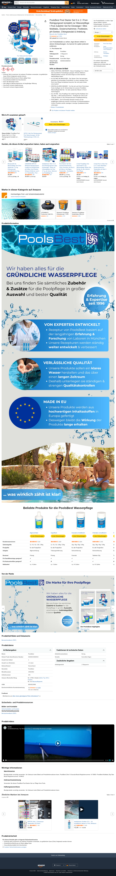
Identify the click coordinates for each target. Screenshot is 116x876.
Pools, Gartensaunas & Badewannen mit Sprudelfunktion (20, 15)
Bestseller (26, 7)
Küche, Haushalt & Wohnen (93, 7)
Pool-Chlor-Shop (107, 43)
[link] (33, 124)
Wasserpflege (39, 15)
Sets (45, 15)
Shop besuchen (84, 629)
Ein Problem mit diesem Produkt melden (63, 110)
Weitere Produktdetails (57, 107)
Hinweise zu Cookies (61, 870)
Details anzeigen (52, 132)
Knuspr (19, 7)
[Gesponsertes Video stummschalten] (49, 817)
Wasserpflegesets (37, 681)
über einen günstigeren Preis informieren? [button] (26, 696)
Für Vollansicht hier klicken (24, 56)
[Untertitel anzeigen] (49, 802)
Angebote (46, 7)
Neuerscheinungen (36, 7)
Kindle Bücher (66, 7)
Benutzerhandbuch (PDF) (9, 640)
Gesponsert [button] (109, 220)
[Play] (3, 760)
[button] (4, 7)
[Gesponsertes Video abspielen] (81, 809)
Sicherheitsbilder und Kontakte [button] (10, 709)
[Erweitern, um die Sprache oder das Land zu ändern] (75, 3)
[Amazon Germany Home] (41, 866)
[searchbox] (42, 2)
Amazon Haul (12, 7)
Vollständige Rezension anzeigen (42, 728)
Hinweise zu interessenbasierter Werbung (78, 870)
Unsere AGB (32, 870)
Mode (73, 7)
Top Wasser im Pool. (25, 728)
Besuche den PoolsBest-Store (58, 34)
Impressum (51, 870)
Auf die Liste (98, 70)
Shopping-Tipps (55, 7)
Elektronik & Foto (108, 7)
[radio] (8, 61)
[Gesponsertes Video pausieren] (49, 813)
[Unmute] (113, 760)
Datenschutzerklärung (42, 870)
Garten (3, 15)
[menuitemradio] (110, 760)
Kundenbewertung (13, 728)
